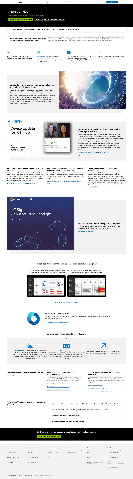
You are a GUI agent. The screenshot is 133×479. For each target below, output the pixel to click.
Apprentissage (80, 2)
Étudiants (89, 457)
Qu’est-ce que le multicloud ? (113, 452)
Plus (50, 2)
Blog (88, 452)
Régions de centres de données (13, 457)
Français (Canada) (12, 475)
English (74, 2)
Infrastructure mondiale (11, 455)
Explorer (26, 2)
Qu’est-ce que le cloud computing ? (114, 450)
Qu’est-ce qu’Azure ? (11, 450)
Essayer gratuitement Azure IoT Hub (21, 19)
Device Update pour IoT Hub (45, 56)
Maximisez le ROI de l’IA (32, 462)
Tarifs (45, 2)
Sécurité (37, 29)
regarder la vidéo (83, 155)
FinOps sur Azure (31, 459)
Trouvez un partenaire (70, 455)
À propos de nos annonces (110, 476)
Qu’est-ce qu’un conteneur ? (112, 467)
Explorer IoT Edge (93, 187)
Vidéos (88, 466)
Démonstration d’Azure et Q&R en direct (55, 459)
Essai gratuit (18, 350)
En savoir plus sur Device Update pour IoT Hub (92, 152)
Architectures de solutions (52, 455)
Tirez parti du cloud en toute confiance (14, 459)
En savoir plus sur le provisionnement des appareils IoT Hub (64, 182)
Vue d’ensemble (17, 29)
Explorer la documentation (95, 386)
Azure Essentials (10, 462)
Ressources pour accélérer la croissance (55, 452)
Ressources (60, 29)
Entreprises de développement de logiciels (75, 450)
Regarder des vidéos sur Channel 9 (57, 384)
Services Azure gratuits (32, 455)
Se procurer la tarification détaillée (56, 322)
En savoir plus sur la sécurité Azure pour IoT (20, 183)
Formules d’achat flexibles (33, 457)
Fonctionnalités (29, 29)
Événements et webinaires (92, 459)
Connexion (122, 2)
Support (87, 2)
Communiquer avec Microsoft (72, 476)
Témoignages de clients (11, 464)
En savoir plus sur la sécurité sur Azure (66, 302)
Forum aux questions (72, 29)
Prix (43, 29)
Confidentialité (83, 476)
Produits (32, 2)
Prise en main (51, 29)
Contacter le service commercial (98, 2)
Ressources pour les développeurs (94, 455)
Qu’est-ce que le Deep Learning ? (113, 457)
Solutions (39, 2)
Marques (101, 476)
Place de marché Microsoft (71, 452)
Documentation (90, 450)
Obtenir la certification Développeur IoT (58, 390)
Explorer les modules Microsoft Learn (58, 387)
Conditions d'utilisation (92, 476)
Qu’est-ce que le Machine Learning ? (114, 455)
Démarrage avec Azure (112, 2)
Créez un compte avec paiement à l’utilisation (50, 19)
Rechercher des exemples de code (98, 389)
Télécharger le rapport (85, 231)
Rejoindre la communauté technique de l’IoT (100, 392)
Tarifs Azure (30, 452)
